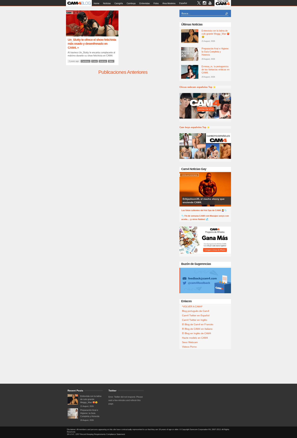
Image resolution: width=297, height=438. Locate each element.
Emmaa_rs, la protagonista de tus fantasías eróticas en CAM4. (215, 69)
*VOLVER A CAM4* (192, 306)
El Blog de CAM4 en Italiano (197, 328)
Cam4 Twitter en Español (195, 315)
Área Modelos (168, 3)
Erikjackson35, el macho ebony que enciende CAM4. (203, 201)
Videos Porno (189, 346)
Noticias (107, 3)
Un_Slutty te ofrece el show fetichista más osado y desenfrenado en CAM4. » (92, 43)
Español (183, 3)
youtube (210, 3)
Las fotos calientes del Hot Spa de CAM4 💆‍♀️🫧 (204, 210)
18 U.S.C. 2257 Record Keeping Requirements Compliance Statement (96, 434)
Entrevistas (144, 3)
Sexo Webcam (190, 342)
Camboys (131, 3)
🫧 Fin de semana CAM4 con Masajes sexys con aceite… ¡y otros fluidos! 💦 (205, 218)
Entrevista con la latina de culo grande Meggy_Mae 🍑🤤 (215, 33)
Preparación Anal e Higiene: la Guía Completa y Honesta (215, 51)
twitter (199, 3)
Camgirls (118, 3)
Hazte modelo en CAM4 (195, 337)
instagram (204, 3)
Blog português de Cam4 (195, 311)
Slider (111, 61)
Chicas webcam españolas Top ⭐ (197, 87)
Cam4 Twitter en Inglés (194, 320)
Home (96, 3)
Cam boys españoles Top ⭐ (194, 127)
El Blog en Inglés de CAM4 (196, 333)
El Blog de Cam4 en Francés (197, 324)
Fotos (156, 3)
